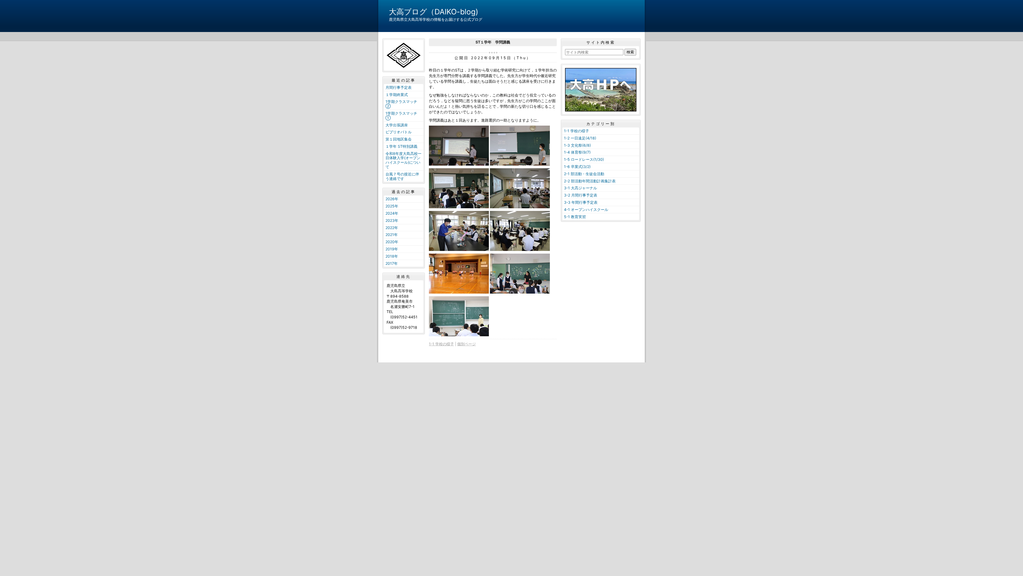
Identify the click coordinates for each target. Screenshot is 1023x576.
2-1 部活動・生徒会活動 (584, 173)
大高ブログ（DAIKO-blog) (433, 11)
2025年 (391, 206)
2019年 (391, 249)
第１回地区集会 (398, 139)
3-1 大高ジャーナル (580, 188)
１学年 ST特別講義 (401, 146)
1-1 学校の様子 (441, 344)
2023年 (391, 220)
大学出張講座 (396, 125)
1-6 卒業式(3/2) (577, 166)
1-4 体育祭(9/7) (577, 152)
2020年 (391, 241)
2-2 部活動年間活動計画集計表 (590, 181)
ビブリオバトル (398, 132)
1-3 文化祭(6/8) (577, 145)
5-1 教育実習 (575, 216)
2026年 (391, 199)
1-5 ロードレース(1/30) (584, 159)
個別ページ (466, 344)
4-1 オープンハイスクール (586, 209)
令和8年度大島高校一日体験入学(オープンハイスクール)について (403, 160)
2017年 (391, 263)
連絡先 (403, 276)
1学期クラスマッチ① (401, 115)
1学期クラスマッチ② (401, 103)
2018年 (391, 256)
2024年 (391, 213)
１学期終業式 (396, 94)
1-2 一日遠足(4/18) (580, 138)
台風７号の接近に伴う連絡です (402, 176)
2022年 (391, 227)
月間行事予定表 (398, 87)
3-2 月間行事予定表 (580, 195)
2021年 (391, 234)
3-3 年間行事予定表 (581, 202)
